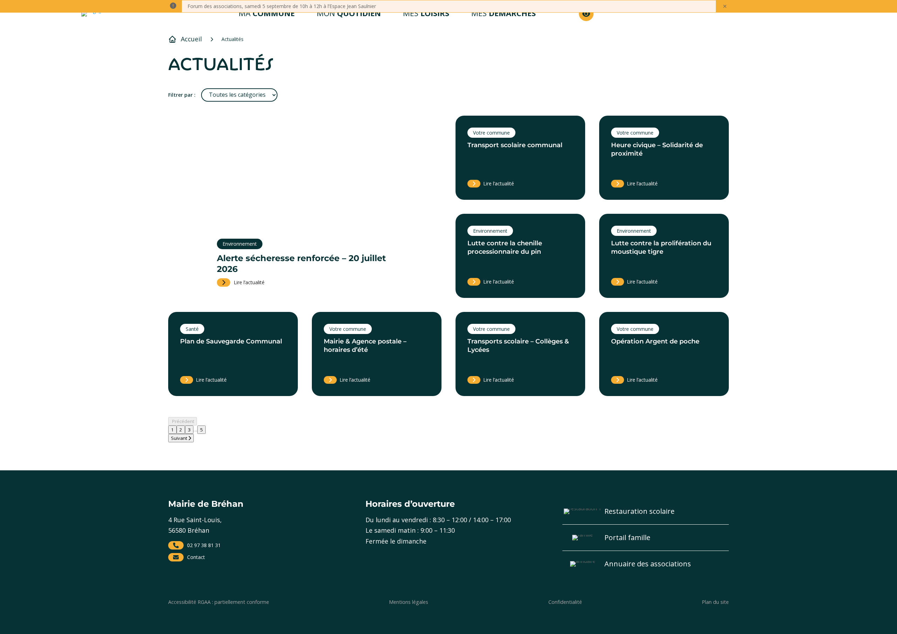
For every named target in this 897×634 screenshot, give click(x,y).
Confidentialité (565, 602)
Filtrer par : (182, 94)
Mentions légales (408, 602)
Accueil (191, 39)
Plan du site (715, 602)
